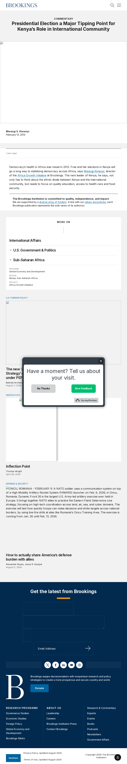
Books (90, 723)
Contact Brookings (57, 729)
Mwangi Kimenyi (94, 171)
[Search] (112, 5)
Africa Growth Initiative (32, 175)
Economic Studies (16, 718)
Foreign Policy (14, 723)
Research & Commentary (101, 708)
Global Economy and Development (27, 271)
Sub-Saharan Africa (27, 278)
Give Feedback (83, 388)
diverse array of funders (52, 202)
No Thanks (43, 388)
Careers (51, 718)
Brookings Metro (15, 738)
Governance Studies (17, 713)
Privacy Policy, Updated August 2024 (42, 753)
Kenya (12, 278)
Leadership (52, 713)
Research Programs (22, 708)
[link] (34, 250)
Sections (13, 758)
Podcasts (92, 729)
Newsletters (94, 734)
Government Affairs (98, 739)
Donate (39, 688)
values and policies (95, 202)
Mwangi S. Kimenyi (17, 131)
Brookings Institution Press (61, 723)
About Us (53, 708)
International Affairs (25, 240)
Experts (91, 713)
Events (91, 718)
